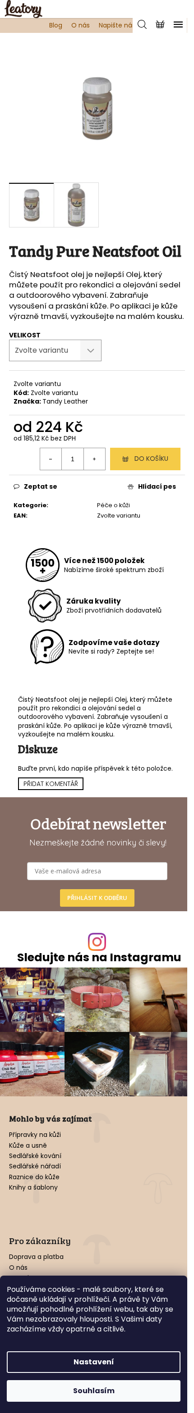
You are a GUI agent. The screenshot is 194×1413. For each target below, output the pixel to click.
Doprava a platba (36, 1256)
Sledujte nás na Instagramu (99, 957)
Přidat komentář (50, 783)
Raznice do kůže (34, 1177)
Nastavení (94, 1362)
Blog (55, 25)
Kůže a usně (28, 1145)
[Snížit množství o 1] (51, 459)
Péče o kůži (113, 505)
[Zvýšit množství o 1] (94, 459)
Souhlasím (94, 1391)
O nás (80, 25)
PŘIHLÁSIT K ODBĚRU (97, 898)
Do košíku (151, 458)
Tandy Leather (65, 401)
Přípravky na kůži (35, 1135)
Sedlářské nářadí (35, 1166)
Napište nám (119, 25)
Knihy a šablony (33, 1187)
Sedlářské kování (35, 1156)
